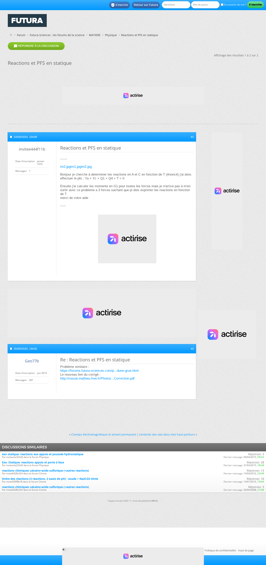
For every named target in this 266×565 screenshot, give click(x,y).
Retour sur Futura (146, 5)
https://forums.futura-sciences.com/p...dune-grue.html (99, 371)
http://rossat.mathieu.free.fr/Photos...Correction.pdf (97, 378)
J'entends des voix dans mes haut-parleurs (167, 434)
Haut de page (246, 550)
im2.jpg (65, 167)
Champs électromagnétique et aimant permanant (103, 434)
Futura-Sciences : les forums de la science (57, 35)
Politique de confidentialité (220, 550)
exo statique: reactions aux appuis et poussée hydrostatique (42, 454)
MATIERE (94, 35)
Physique (111, 35)
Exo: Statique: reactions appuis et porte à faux (33, 462)
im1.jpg (76, 167)
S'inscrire (119, 5)
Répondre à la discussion (36, 46)
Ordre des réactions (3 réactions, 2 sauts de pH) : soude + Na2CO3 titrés (50, 479)
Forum (21, 35)
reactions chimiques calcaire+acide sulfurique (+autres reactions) (45, 470)
